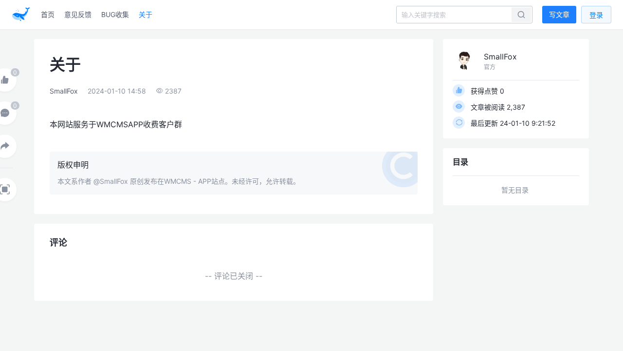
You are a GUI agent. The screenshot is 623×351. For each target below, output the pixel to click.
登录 (596, 15)
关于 (145, 14)
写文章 (559, 14)
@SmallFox (110, 181)
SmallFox (64, 91)
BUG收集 (115, 14)
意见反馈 (78, 14)
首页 (48, 14)
